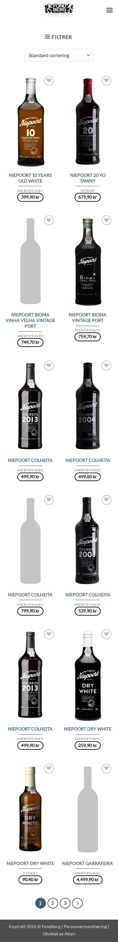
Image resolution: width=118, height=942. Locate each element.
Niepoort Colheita (30, 460)
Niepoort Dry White (87, 728)
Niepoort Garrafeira (87, 863)
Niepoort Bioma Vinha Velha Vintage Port (30, 320)
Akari (70, 933)
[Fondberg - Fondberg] (59, 10)
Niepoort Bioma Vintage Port (88, 317)
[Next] (77, 903)
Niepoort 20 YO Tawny (87, 178)
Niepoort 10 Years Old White (30, 178)
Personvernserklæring (85, 926)
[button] (109, 10)
